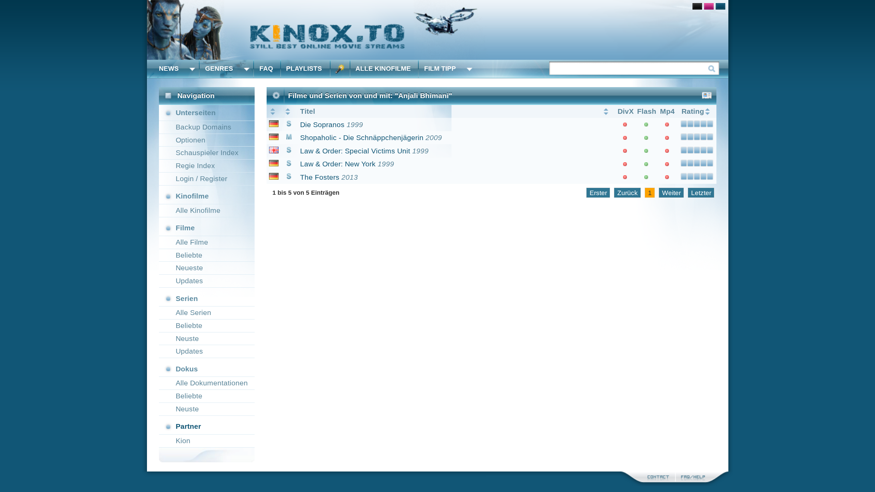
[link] (437, 30)
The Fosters (319, 177)
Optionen (190, 140)
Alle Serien (193, 312)
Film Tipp (440, 68)
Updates (189, 281)
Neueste (189, 268)
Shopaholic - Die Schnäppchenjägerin (361, 137)
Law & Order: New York (338, 164)
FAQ (266, 68)
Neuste (187, 338)
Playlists (304, 68)
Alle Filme (192, 242)
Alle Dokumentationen (212, 383)
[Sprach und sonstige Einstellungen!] (340, 69)
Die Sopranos (322, 124)
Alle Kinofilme (383, 68)
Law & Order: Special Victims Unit (355, 151)
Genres (219, 68)
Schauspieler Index (207, 152)
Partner (188, 426)
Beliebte (189, 255)
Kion (183, 441)
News (169, 68)
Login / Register (201, 178)
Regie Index (195, 165)
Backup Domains (203, 127)
